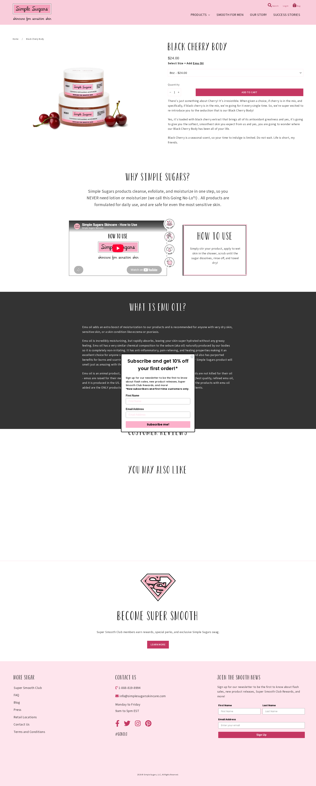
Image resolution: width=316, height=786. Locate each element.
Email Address (135, 409)
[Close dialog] (192, 356)
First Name (132, 395)
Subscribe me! (158, 424)
